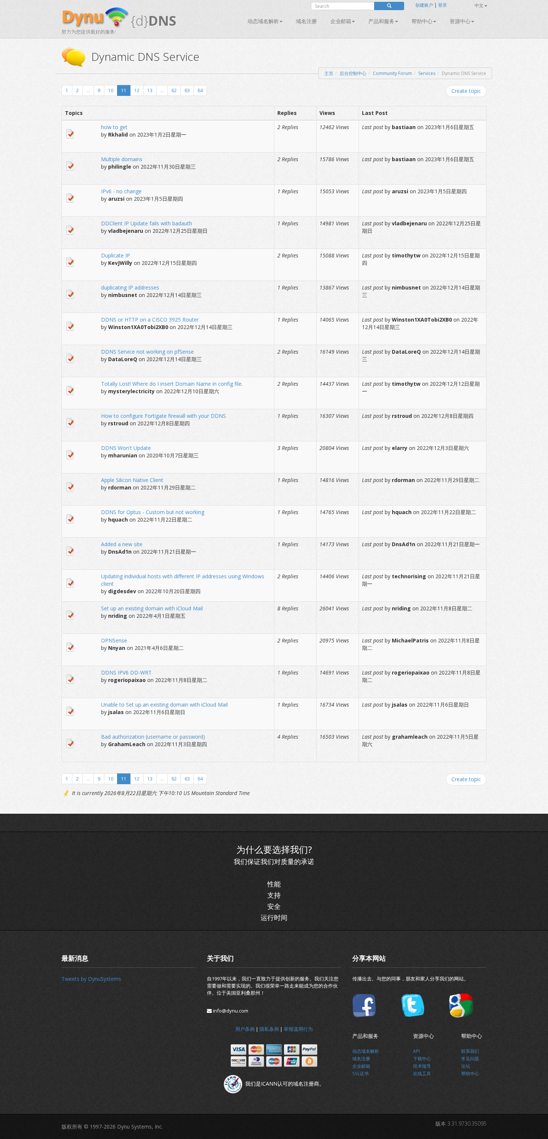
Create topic (466, 90)
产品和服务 (381, 21)
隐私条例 (269, 1029)
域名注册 (306, 21)
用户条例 (245, 1029)
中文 (479, 5)
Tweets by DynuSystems (91, 978)
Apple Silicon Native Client (132, 480)
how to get (114, 127)
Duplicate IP (115, 255)
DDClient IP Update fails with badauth (146, 223)
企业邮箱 (340, 21)
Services (426, 73)
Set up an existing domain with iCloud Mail (152, 608)
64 (200, 90)
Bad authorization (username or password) (153, 736)
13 (149, 90)
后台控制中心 (353, 73)
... (88, 90)
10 (110, 90)
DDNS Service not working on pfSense (147, 351)
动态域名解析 (263, 21)
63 (187, 90)
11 (123, 90)
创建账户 (424, 5)
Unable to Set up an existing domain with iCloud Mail (164, 704)
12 (136, 90)
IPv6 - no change (121, 191)
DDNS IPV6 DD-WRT (126, 672)
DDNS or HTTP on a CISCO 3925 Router (150, 319)
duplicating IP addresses (130, 287)
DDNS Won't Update (126, 447)
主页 (328, 73)
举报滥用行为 (298, 1029)
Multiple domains (121, 159)
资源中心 (460, 21)
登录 (442, 5)
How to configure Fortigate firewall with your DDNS (163, 415)
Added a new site (121, 544)
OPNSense (114, 640)
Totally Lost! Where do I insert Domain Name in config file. (172, 383)
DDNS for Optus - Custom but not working (152, 512)
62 (174, 90)
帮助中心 (422, 21)
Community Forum (392, 73)
